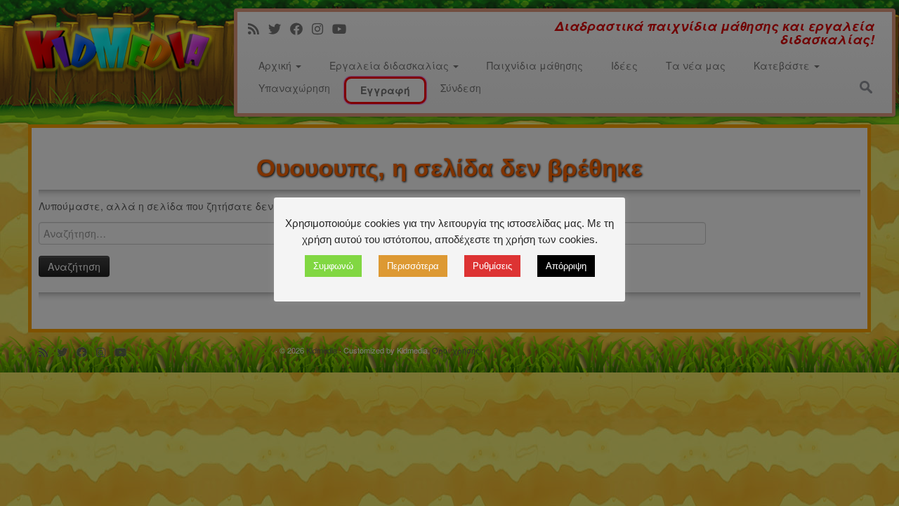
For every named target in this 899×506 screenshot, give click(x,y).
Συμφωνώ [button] (333, 266)
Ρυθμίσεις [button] (492, 266)
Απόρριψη (566, 266)
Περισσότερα (413, 266)
